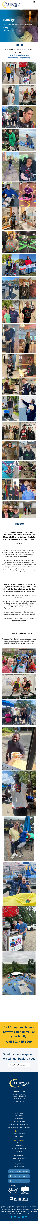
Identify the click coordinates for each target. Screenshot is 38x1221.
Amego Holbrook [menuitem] (19, 1166)
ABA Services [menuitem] (19, 1116)
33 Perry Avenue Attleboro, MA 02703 (19, 1095)
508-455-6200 (22, 1041)
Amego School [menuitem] (19, 1164)
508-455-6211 (20, 1101)
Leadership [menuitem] (19, 1146)
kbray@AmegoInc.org (18, 55)
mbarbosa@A (13, 57)
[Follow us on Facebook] (11, 1216)
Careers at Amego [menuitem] (19, 1133)
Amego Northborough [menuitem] (19, 1158)
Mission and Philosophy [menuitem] (19, 1148)
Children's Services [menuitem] (19, 1121)
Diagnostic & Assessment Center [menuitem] (19, 1124)
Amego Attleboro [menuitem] (19, 1155)
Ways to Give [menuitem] (19, 1136)
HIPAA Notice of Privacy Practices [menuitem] (19, 1127)
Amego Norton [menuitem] (19, 1161)
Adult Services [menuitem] (19, 1118)
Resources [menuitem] (19, 1151)
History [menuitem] (19, 1143)
